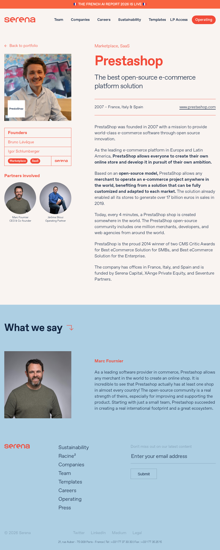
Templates (157, 19)
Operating (203, 19)
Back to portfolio (23, 45)
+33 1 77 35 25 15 (151, 542)
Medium (119, 532)
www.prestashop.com (197, 107)
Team (58, 19)
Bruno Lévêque (21, 142)
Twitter (79, 532)
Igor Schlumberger (24, 151)
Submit (144, 474)
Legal (137, 532)
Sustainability (129, 19)
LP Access (179, 19)
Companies (80, 19)
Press (64, 508)
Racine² (67, 456)
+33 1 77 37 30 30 (122, 542)
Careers (103, 19)
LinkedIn (98, 532)
